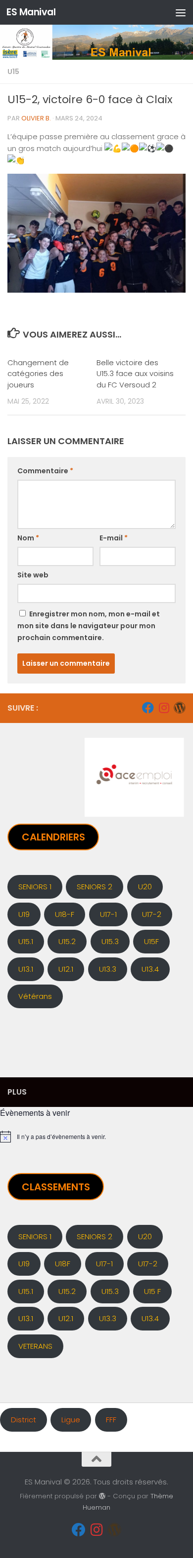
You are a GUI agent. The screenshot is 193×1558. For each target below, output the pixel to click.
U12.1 (65, 969)
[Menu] (180, 12)
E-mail (113, 538)
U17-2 (151, 914)
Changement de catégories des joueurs (38, 373)
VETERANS (35, 1346)
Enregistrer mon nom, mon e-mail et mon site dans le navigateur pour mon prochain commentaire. (88, 626)
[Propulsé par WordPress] (102, 1496)
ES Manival (30, 12)
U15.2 (67, 941)
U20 (145, 886)
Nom (28, 538)
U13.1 (25, 969)
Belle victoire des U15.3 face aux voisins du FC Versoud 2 (135, 373)
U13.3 (107, 969)
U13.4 (150, 969)
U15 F (152, 1291)
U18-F (64, 914)
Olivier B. (36, 118)
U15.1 (25, 941)
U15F (151, 941)
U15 (13, 71)
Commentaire (45, 471)
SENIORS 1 (34, 886)
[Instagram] (164, 708)
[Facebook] (148, 708)
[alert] (96, 1136)
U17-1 (108, 914)
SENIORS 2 (94, 886)
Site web (32, 575)
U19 (24, 914)
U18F (62, 1263)
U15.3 (110, 941)
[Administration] (180, 708)
